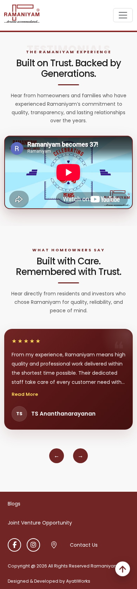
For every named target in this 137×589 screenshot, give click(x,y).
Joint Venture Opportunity (40, 522)
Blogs (14, 503)
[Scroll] (122, 570)
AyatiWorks (78, 581)
